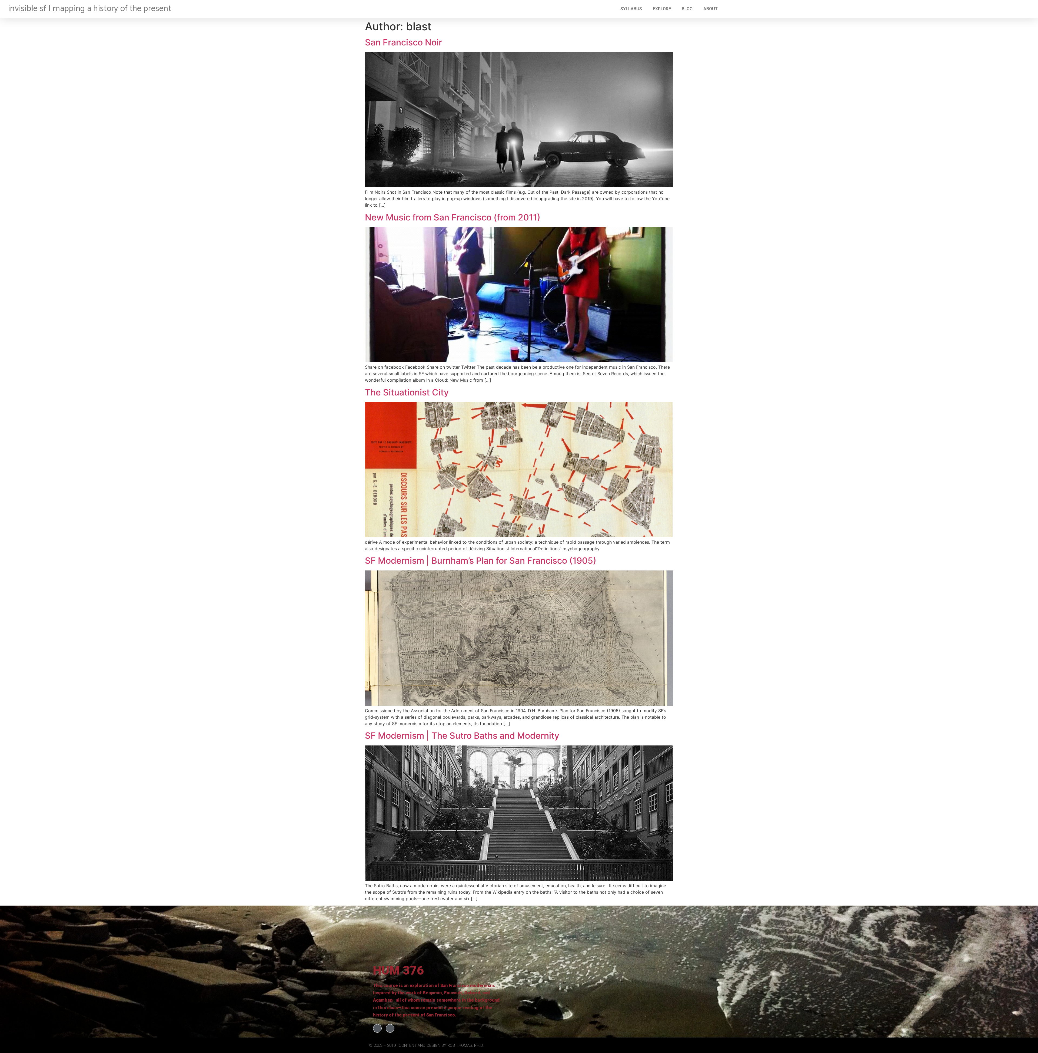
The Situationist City (407, 392)
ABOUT (710, 8)
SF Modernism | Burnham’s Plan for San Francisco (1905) (480, 560)
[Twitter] (377, 1028)
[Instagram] (390, 1028)
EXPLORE (662, 8)
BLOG (687, 8)
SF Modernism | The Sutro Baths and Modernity (462, 735)
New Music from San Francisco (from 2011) (452, 217)
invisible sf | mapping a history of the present (89, 9)
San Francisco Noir (403, 42)
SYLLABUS (631, 8)
